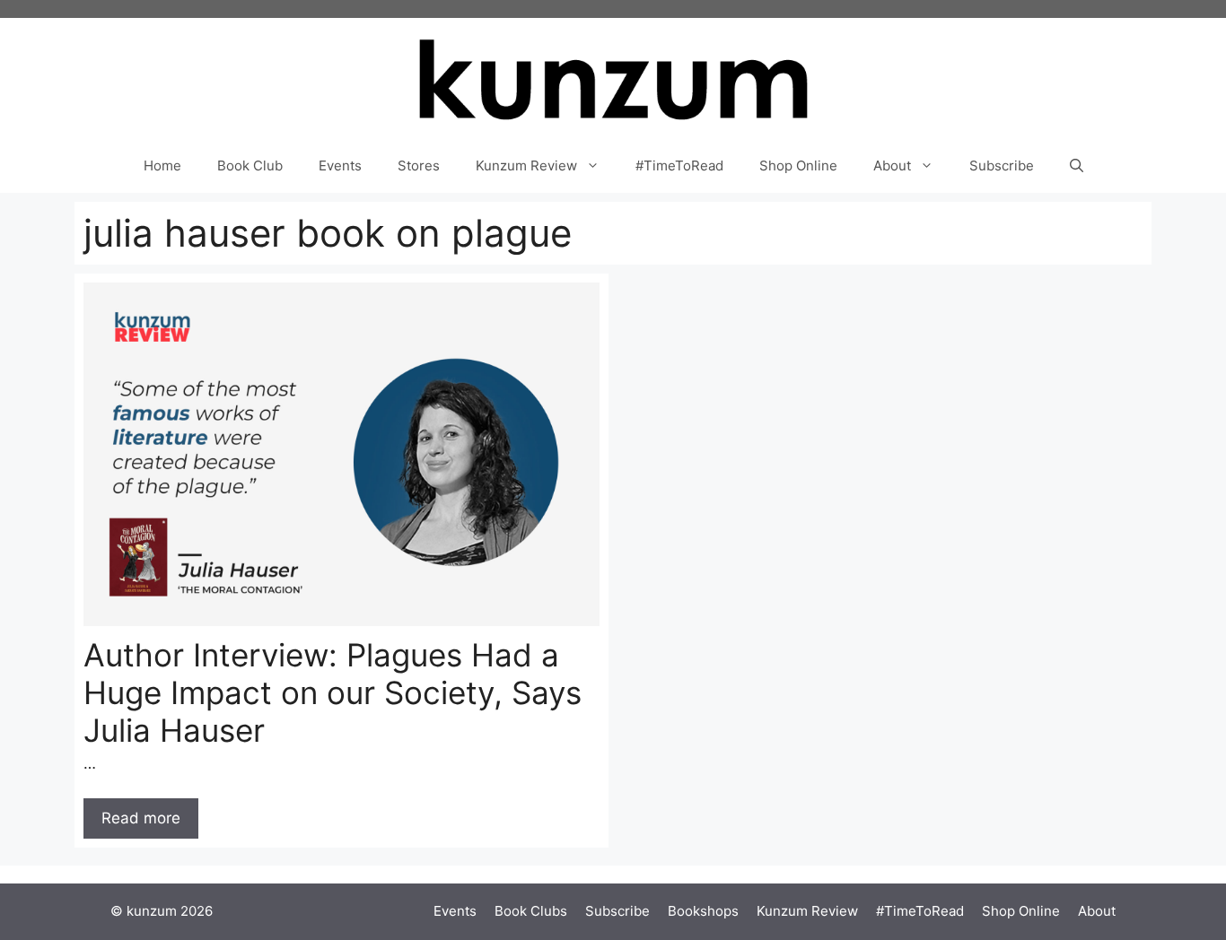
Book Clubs (531, 910)
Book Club (250, 165)
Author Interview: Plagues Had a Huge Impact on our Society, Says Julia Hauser (332, 692)
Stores (419, 165)
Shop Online (798, 165)
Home (162, 165)
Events (340, 165)
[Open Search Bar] (1076, 166)
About (892, 165)
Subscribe (1001, 165)
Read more (140, 818)
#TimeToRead (679, 165)
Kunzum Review (526, 165)
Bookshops (703, 910)
